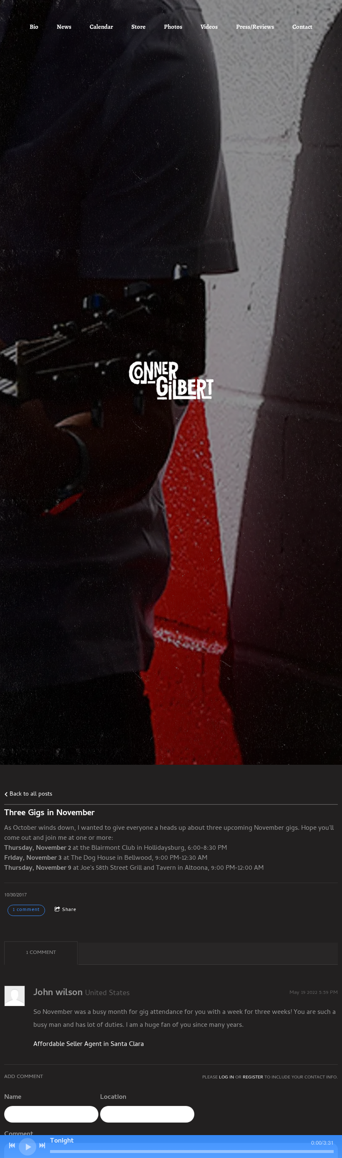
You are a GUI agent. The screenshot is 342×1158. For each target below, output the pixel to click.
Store (138, 26)
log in (226, 1077)
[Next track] (42, 1145)
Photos (173, 26)
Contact (302, 26)
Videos (209, 26)
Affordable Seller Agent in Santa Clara (88, 1044)
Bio (34, 26)
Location (113, 1098)
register (253, 1077)
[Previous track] (12, 1145)
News (64, 26)
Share (69, 910)
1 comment (26, 910)
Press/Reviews (255, 26)
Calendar (101, 26)
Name (12, 1098)
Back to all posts (30, 794)
